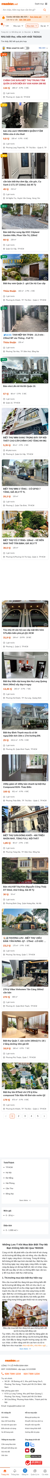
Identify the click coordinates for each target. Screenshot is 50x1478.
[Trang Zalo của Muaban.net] (32, 1444)
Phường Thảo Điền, (13, 801)
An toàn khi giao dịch (9, 1425)
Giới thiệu (4, 1417)
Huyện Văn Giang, (24, 198)
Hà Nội (38, 903)
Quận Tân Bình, (21, 505)
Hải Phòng (10, 1183)
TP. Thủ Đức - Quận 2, (30, 300)
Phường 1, (10, 647)
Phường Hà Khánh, (13, 698)
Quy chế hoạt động (8, 1421)
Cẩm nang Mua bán (8, 1444)
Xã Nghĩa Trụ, (11, 198)
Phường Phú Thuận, (14, 1057)
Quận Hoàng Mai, (28, 903)
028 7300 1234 (25, 20)
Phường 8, (10, 454)
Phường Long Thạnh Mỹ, (15, 148)
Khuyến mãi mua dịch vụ (34, 1421)
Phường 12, (10, 97)
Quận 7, (25, 955)
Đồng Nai (35, 351)
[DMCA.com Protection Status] (33, 1457)
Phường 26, (10, 749)
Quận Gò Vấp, (11, 249)
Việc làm (4, 1455)
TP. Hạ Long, (27, 698)
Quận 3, (35, 557)
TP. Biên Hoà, (26, 351)
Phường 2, (10, 505)
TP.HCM (27, 97)
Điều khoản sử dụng (8, 1428)
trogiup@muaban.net (16, 1406)
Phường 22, (10, 1006)
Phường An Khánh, (13, 300)
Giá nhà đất (5, 1452)
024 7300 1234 (32, 1373)
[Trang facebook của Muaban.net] (27, 1444)
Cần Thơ (9, 1188)
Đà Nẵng (9, 1178)
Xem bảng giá (35, 17)
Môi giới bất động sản (9, 1448)
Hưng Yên (36, 198)
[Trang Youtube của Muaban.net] (27, 1450)
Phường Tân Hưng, (13, 955)
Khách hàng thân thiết (33, 1428)
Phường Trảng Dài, (13, 852)
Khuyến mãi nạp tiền (32, 1425)
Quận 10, (19, 97)
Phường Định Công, (13, 903)
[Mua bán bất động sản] (10, 4)
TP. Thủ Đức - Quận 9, (35, 148)
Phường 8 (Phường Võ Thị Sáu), (18, 557)
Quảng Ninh (36, 698)
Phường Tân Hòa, (13, 351)
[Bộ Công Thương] (34, 1465)
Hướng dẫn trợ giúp (32, 1432)
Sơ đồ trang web (7, 1432)
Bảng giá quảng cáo (32, 1417)
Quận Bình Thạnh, (23, 749)
